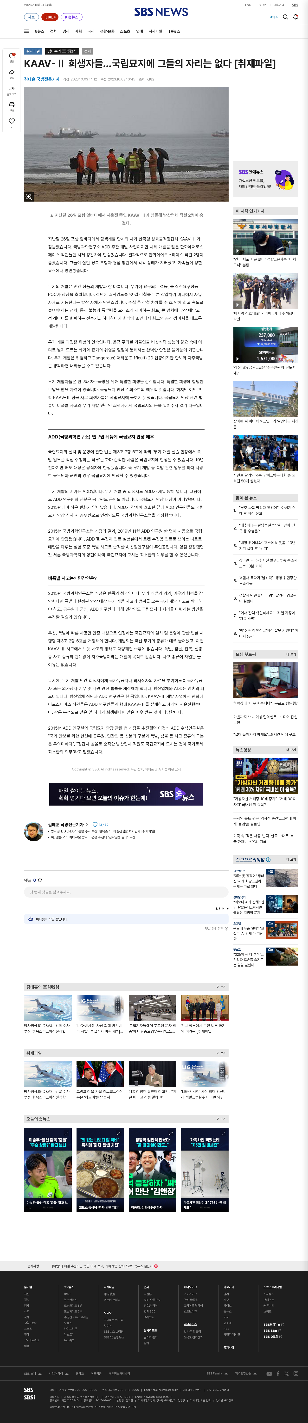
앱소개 (227, 1323)
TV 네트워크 (31, 1340)
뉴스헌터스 (70, 1300)
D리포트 (149, 1317)
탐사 (146, 1343)
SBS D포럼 (270, 1336)
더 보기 (220, 986)
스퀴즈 (267, 1311)
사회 (78, 31)
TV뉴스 (174, 31)
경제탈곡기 (239, 897)
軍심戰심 (109, 1294)
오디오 (108, 1312)
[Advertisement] (126, 956)
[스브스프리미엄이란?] (269, 859)
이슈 (26, 1346)
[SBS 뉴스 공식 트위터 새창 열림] (286, 1374)
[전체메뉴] (26, 31)
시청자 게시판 (232, 1334)
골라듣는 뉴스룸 (113, 1320)
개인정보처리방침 (119, 1373)
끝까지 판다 (151, 1337)
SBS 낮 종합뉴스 (114, 1337)
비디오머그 (190, 1286)
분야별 (28, 1286)
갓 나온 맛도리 (192, 1331)
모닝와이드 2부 (73, 1311)
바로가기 (229, 1286)
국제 (91, 31)
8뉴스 (39, 31)
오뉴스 (68, 1323)
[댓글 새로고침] (40, 880)
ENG (248, 5)
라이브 (227, 1305)
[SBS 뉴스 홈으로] (161, 12)
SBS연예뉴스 (271, 1324)
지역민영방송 (246, 1374)
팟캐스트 (268, 1300)
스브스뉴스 (190, 1323)
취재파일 (155, 31)
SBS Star (270, 1330)
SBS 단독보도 (152, 1300)
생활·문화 (107, 31)
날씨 (226, 1294)
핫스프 (237, 949)
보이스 (108, 1326)
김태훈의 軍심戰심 (62, 51)
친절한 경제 (151, 1305)
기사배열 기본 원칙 (200, 1400)
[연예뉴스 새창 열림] (265, 179)
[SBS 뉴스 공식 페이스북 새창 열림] (278, 1374)
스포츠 (125, 31)
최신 (26, 1294)
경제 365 (149, 1311)
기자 (226, 1317)
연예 (139, 31)
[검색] (285, 17)
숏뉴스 (227, 1311)
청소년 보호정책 (224, 1400)
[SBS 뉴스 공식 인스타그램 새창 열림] (296, 1374)
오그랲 (237, 923)
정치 (53, 31)
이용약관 (96, 1373)
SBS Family (217, 1374)
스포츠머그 (190, 1294)
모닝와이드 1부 (73, 1305)
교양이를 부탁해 (193, 1305)
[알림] (296, 17)
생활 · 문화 (30, 1323)
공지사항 (229, 1347)
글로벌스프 (239, 871)
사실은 (148, 1294)
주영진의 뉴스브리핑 (76, 1317)
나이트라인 (70, 1329)
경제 (66, 31)
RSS (226, 1329)
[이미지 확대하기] (29, 197)
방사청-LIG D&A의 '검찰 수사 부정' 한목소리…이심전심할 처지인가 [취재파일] (103, 831)
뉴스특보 (69, 1340)
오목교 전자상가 (193, 1337)
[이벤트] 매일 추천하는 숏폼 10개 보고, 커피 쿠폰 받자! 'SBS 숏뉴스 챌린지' (102, 1265)
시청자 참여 (59, 1374)
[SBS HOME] (295, 5)
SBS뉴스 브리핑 (113, 1331)
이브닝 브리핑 (112, 1300)
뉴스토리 (69, 1334)
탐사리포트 (150, 1329)
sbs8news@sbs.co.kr (165, 1390)
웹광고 (80, 1373)
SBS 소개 (33, 1374)
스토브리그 (190, 1311)
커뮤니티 (268, 1305)
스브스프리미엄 (272, 1286)
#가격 (274, 17)
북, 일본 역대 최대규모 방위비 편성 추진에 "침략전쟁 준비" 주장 (93, 837)
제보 (226, 1300)
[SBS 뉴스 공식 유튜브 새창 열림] (269, 1374)
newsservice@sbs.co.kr (157, 1396)
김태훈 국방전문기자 (66, 824)
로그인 (262, 5)
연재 (146, 1286)
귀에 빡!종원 (191, 1300)
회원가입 (279, 5)
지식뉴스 (268, 1294)
